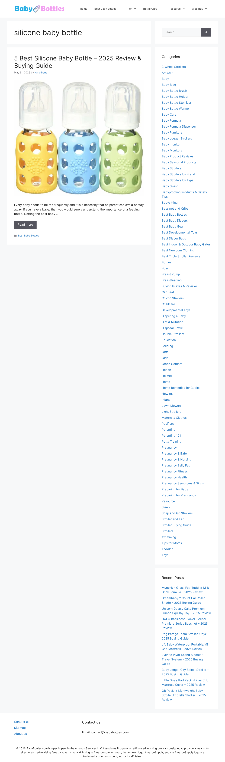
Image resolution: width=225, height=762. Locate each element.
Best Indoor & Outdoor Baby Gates (186, 244)
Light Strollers (171, 411)
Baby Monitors (172, 150)
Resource (175, 8)
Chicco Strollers (173, 298)
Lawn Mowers (172, 405)
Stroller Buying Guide (176, 525)
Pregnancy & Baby (175, 453)
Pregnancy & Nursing (176, 459)
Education (169, 340)
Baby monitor (171, 144)
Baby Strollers (171, 168)
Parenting (168, 429)
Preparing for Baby (175, 489)
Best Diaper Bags (174, 238)
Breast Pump (171, 274)
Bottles (167, 262)
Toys (165, 555)
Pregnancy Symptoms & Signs (183, 483)
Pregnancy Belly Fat (176, 465)
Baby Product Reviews (178, 156)
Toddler (167, 549)
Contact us (21, 722)
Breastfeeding (172, 280)
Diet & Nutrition (172, 322)
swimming (169, 537)
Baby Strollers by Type (178, 180)
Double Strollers (173, 334)
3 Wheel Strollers (174, 67)
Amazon (167, 72)
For (130, 8)
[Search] (206, 32)
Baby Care (169, 114)
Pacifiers (168, 423)
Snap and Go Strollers (177, 513)
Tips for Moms (172, 543)
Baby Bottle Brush (174, 90)
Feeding (167, 346)
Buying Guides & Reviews (180, 286)
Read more (25, 224)
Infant (166, 399)
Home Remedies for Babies (181, 388)
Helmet (167, 376)
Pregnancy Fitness (175, 471)
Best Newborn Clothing (178, 250)
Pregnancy (169, 447)
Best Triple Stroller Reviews (181, 256)
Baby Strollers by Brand (178, 174)
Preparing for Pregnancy (179, 495)
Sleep (166, 507)
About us (20, 733)
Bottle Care (150, 8)
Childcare (168, 304)
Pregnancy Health (174, 477)
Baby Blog (169, 84)
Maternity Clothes (174, 417)
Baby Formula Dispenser (179, 126)
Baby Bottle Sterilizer (176, 102)
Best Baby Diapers (175, 220)
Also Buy (197, 8)
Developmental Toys (176, 310)
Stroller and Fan (173, 519)
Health (166, 370)
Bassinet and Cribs (175, 208)
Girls (165, 358)
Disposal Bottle (172, 328)
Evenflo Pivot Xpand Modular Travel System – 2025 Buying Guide (182, 659)
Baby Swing (170, 186)
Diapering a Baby (174, 316)
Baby (165, 78)
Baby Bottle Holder (175, 96)
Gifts (165, 352)
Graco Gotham (172, 364)
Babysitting (170, 202)
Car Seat (168, 292)
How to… (168, 393)
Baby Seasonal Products (179, 162)
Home (83, 8)
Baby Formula (171, 120)
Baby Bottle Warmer (176, 108)
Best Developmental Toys (180, 232)
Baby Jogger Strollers (177, 138)
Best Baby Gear (173, 226)
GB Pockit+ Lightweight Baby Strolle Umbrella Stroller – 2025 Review (184, 695)
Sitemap (20, 727)
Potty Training (171, 441)
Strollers (167, 531)
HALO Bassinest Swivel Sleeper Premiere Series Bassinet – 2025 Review (185, 623)
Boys (165, 268)
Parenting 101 (171, 435)
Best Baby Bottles (105, 8)
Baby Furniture (172, 132)
